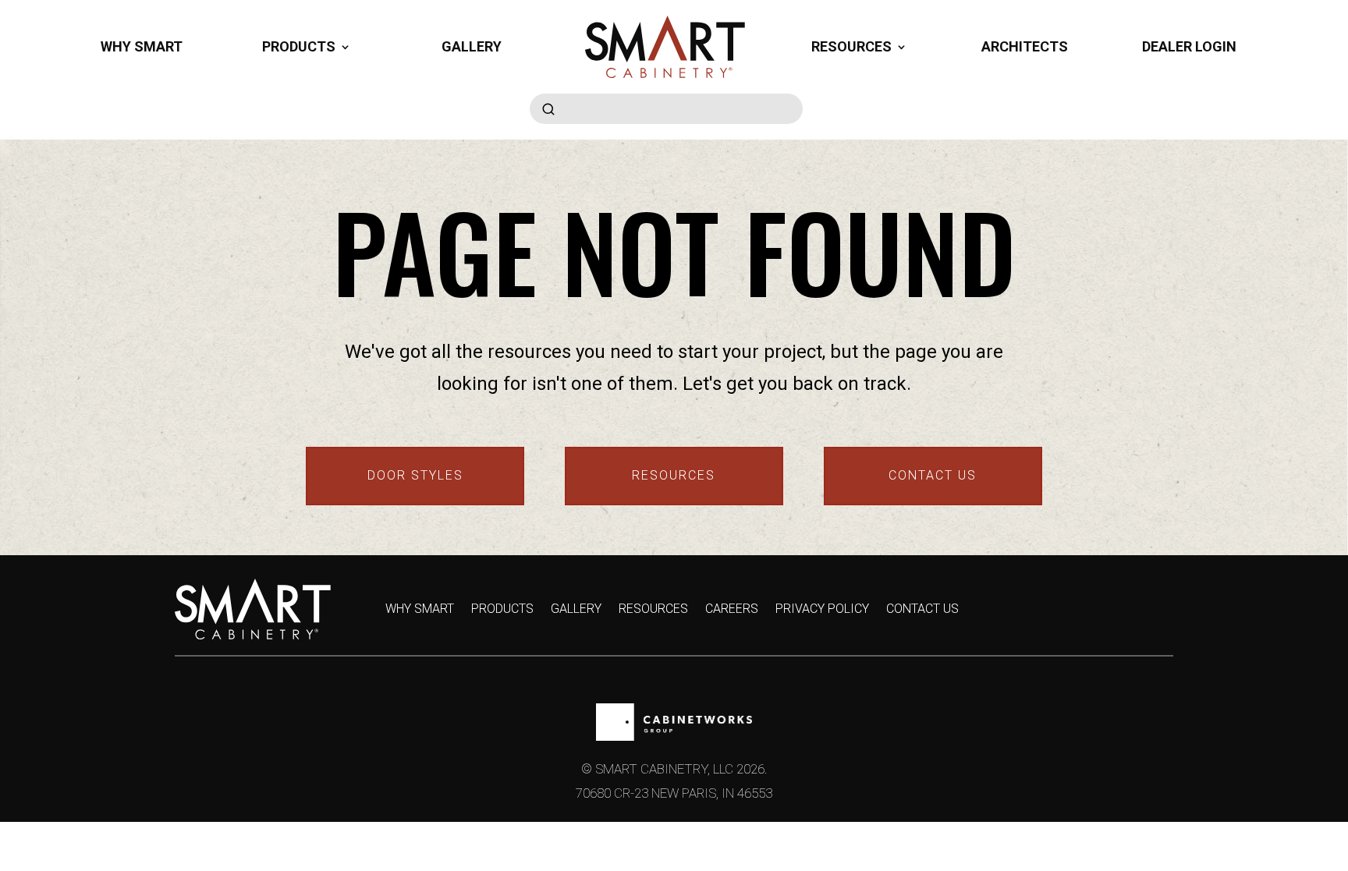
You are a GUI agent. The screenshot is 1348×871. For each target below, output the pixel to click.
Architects (1024, 46)
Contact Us (933, 475)
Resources (673, 475)
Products (502, 610)
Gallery (472, 46)
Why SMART (142, 46)
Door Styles (415, 475)
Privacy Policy (822, 610)
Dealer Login (1189, 46)
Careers (731, 610)
